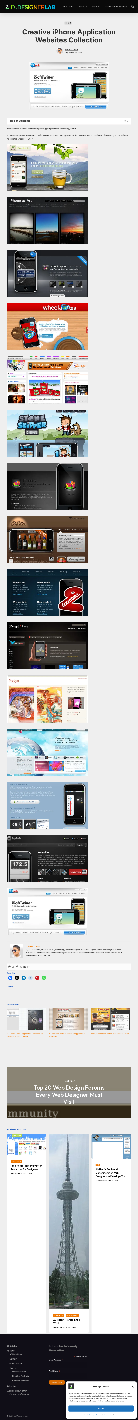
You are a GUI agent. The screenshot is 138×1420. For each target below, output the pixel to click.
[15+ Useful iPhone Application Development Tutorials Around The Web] (26, 1019)
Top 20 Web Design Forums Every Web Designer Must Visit (69, 1092)
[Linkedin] (24, 967)
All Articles (12, 1346)
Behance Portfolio (20, 1380)
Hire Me (13, 1368)
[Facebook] (17, 967)
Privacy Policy (109, 1415)
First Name (54, 1371)
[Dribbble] (9, 967)
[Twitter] (13, 967)
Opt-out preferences (95, 1415)
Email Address (56, 1359)
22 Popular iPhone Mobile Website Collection (110, 1033)
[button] (132, 1386)
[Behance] (28, 967)
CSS (97, 1165)
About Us (11, 1350)
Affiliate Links (15, 1354)
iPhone (68, 23)
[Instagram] (21, 967)
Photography (72, 1315)
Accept (101, 1408)
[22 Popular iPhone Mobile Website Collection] (110, 1019)
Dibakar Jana (71, 49)
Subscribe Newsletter (17, 1390)
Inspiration (58, 1315)
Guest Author (15, 1363)
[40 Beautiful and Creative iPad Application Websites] (68, 1019)
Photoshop (16, 1161)
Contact (13, 1358)
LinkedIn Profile (19, 1371)
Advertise (11, 1386)
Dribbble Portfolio (20, 1376)
